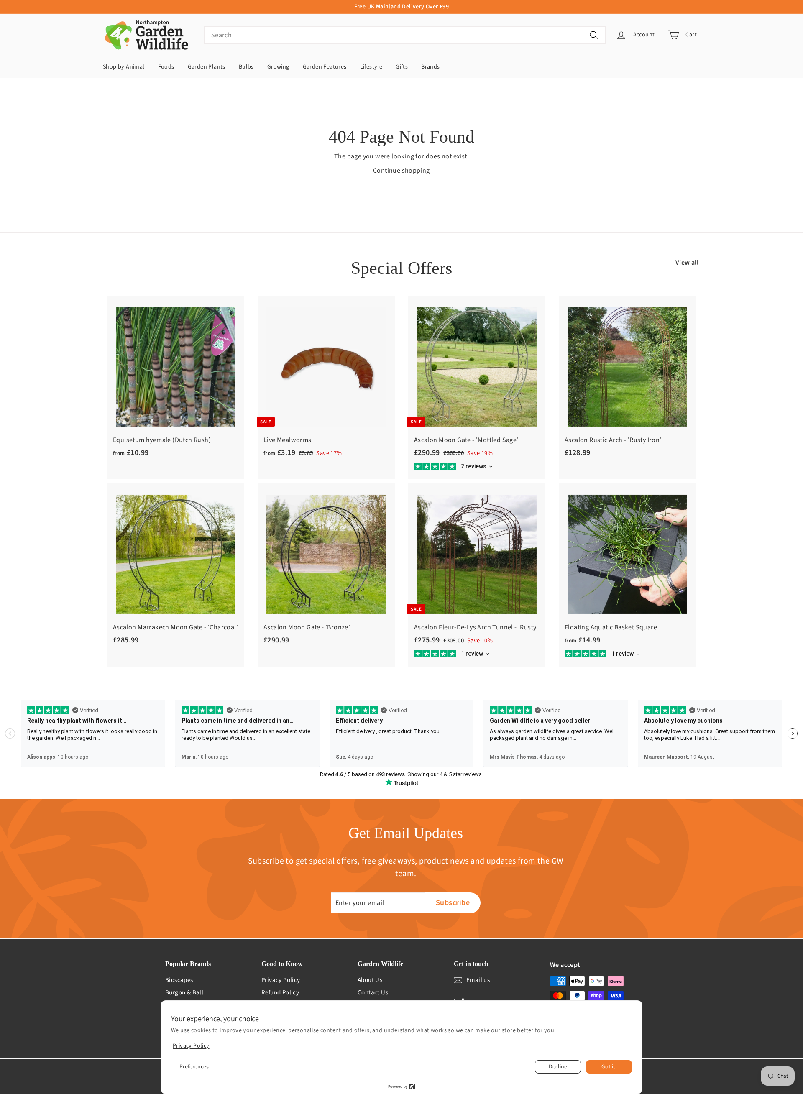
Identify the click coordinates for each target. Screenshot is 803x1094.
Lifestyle (371, 67)
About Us (370, 980)
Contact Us (373, 992)
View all (686, 262)
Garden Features (325, 67)
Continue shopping (401, 170)
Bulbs (246, 67)
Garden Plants (206, 67)
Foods (166, 67)
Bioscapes (179, 980)
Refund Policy (280, 992)
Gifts (402, 67)
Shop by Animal (124, 67)
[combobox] (405, 35)
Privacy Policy (280, 980)
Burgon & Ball (184, 992)
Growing (278, 67)
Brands (430, 67)
